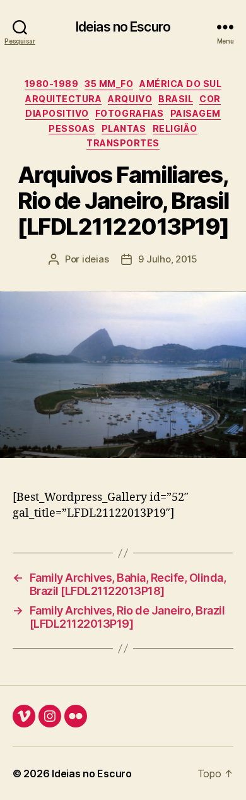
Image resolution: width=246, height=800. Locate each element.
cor (210, 98)
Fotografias (129, 113)
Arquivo (130, 98)
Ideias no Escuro (123, 26)
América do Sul (180, 83)
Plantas (124, 128)
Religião (175, 128)
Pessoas (72, 128)
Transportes (123, 143)
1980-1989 (52, 83)
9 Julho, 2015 (167, 259)
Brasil (175, 98)
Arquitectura (63, 98)
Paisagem (195, 113)
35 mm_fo (109, 83)
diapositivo (57, 113)
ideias (95, 259)
